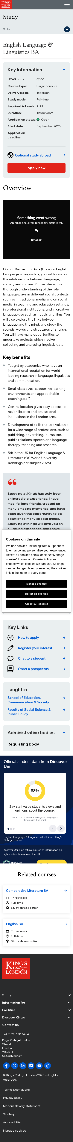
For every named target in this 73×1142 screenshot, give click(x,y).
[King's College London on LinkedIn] (31, 1065)
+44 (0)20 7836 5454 (15, 1034)
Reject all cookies (36, 593)
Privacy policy (12, 1098)
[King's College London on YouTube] (39, 1065)
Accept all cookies (36, 603)
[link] (36, 155)
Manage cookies (14, 1130)
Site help (9, 1114)
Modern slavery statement (21, 1106)
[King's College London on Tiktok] (47, 1065)
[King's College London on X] (14, 1065)
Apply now (36, 168)
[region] (36, 571)
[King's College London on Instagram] (22, 1065)
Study (10, 16)
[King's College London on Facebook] (6, 1065)
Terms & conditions (16, 1089)
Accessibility (12, 1122)
